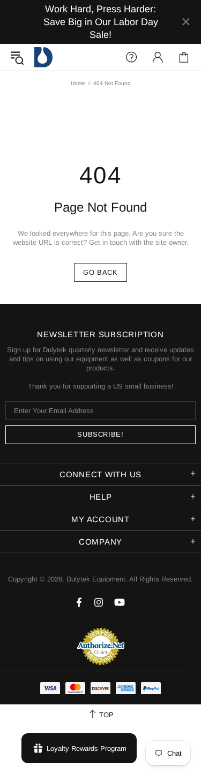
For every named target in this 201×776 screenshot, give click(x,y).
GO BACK (100, 272)
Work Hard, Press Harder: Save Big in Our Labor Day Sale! (100, 22)
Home (78, 83)
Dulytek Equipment (43, 57)
